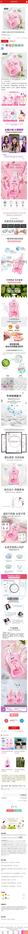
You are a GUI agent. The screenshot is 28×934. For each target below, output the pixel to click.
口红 (18, 841)
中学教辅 (16, 835)
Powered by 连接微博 (22, 800)
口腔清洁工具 (7, 843)
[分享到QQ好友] (7, 45)
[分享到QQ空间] (16, 45)
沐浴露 (18, 845)
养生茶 (12, 837)
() (15, 715)
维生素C (16, 848)
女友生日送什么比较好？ (6, 879)
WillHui (4, 38)
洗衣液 (8, 846)
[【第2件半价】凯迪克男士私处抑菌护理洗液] (20, 762)
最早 (23, 797)
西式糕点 (11, 851)
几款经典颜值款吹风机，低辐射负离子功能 (9, 876)
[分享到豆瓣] (19, 45)
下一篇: (20, 731)
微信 (7, 785)
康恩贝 (13, 845)
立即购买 (5, 41)
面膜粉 (7, 853)
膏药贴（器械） (5, 850)
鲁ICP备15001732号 (14, 929)
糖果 (10, 848)
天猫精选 (9, 38)
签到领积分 (10, 810)
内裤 (16, 837)
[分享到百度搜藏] (2, 48)
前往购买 (14, 728)
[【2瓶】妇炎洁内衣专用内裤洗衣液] (14, 18)
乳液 (21, 835)
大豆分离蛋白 (18, 843)
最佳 (26, 797)
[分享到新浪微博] (10, 45)
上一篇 (13, 731)
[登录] (27, 2)
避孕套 (16, 851)
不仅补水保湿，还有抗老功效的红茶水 (8, 883)
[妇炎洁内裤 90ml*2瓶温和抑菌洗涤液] (7, 744)
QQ (11, 785)
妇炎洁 (5, 731)
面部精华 (22, 853)
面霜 (3, 854)
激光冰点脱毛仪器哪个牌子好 (7, 865)
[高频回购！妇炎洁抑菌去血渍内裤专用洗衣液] (7, 762)
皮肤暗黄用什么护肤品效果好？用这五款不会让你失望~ (12, 868)
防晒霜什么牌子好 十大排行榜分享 (8, 862)
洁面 (23, 845)
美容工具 (23, 848)
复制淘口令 (12, 41)
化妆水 (13, 841)
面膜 (3, 853)
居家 (5, 4)
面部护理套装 (14, 853)
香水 (7, 854)
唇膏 (12, 843)
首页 (2, 4)
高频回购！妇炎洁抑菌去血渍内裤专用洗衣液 (10, 769)
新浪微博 (16, 785)
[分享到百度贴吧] (22, 45)
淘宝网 (21, 785)
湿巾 (13, 846)
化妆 (9, 841)
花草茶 (5, 851)
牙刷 (22, 846)
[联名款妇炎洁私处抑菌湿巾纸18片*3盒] (20, 744)
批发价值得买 (10, 928)
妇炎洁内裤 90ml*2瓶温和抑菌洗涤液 (8, 751)
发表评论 (23, 794)
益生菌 (5, 848)
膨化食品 (11, 850)
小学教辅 (6, 845)
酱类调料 (21, 851)
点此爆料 (13, 781)
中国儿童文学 (10, 835)
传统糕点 (6, 837)
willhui (8, 898)
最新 (21, 797)
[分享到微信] (13, 45)
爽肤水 (18, 846)
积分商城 (18, 810)
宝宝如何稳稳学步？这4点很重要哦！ (8, 886)
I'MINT (3, 835)
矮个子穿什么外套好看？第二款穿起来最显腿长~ (10, 873)
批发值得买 (14, 1)
